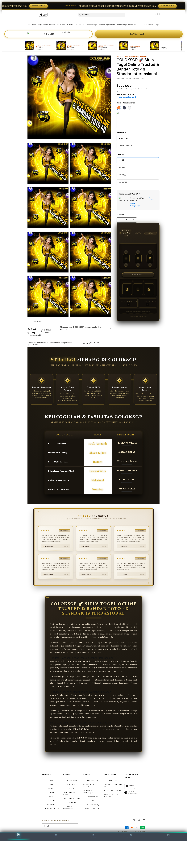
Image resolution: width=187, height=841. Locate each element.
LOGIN (56, 838)
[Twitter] (95, 342)
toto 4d (52, 24)
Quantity (120, 215)
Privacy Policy (92, 805)
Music (51, 796)
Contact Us (93, 797)
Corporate (72, 784)
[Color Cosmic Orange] (119, 108)
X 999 (121, 160)
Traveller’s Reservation (68, 808)
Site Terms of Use (93, 809)
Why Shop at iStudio (113, 790)
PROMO (18, 838)
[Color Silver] (129, 108)
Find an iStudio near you (113, 785)
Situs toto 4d (62, 24)
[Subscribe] (75, 826)
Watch (51, 792)
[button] (31, 25)
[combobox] (101, 15)
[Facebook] (91, 342)
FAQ (93, 801)
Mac (51, 780)
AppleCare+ (72, 780)
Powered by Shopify (138, 831)
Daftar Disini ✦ (11, 6)
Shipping (129, 89)
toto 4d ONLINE (52, 808)
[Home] (65, 23)
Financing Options (72, 798)
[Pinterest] (98, 342)
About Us (113, 780)
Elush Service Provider (69, 793)
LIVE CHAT (168, 838)
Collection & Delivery (89, 785)
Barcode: (132, 78)
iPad (51, 784)
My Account (92, 780)
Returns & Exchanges (88, 792)
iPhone (51, 788)
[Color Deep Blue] (124, 108)
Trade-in (72, 802)
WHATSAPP (130, 838)
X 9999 (122, 168)
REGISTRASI (138, 34)
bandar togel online (77, 24)
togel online (43, 24)
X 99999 (122, 175)
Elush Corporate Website (111, 796)
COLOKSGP (31, 24)
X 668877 (123, 182)
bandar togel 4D (125, 145)
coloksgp (51, 804)
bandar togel (92, 24)
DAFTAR (93, 838)
